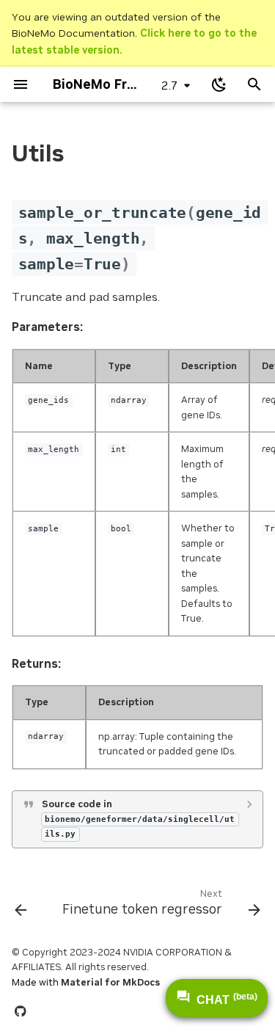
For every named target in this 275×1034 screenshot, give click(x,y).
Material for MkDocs (110, 982)
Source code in (138, 819)
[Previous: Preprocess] (20, 906)
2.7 (169, 85)
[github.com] (20, 1010)
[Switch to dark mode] (219, 84)
